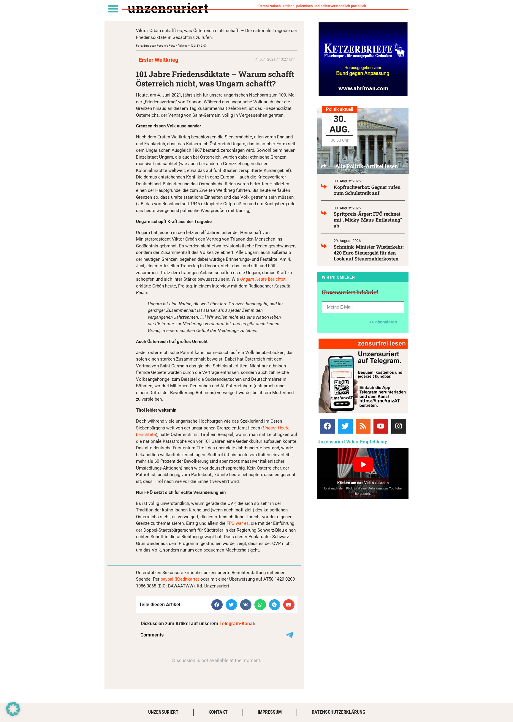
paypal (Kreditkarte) (180, 579)
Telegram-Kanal (236, 623)
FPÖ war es (238, 523)
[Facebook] (327, 426)
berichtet (263, 279)
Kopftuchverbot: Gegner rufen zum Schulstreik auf (367, 190)
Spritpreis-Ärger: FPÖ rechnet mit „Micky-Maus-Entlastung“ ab (368, 220)
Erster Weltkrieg (158, 60)
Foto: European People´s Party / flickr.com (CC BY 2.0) (171, 45)
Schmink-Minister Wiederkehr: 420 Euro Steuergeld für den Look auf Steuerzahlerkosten (369, 253)
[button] (112, 8)
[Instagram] (398, 426)
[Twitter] (345, 426)
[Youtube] (380, 426)
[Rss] (363, 426)
